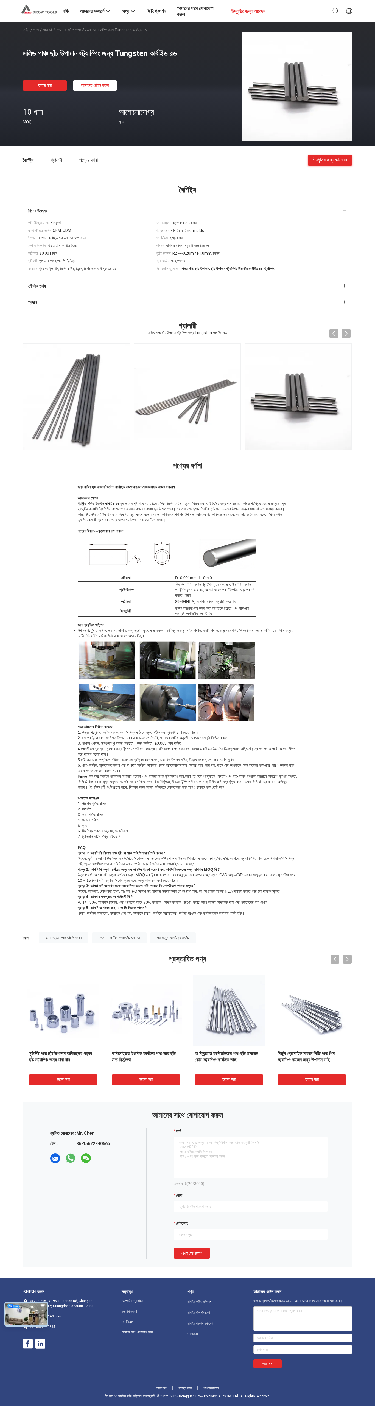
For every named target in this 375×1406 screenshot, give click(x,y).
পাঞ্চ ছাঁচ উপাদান (53, 30)
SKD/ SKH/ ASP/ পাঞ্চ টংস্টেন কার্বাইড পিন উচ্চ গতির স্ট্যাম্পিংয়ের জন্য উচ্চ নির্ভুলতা (63, 1060)
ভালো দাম (45, 85)
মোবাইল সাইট (185, 1388)
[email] (55, 1158)
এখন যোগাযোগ (191, 1253)
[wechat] (86, 1158)
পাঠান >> (267, 1364)
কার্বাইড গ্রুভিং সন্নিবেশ (200, 1323)
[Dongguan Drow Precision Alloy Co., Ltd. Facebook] (28, 1344)
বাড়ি (25, 30)
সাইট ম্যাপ (161, 1388)
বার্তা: (179, 1131)
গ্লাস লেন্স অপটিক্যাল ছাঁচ (173, 938)
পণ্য (36, 30)
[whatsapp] (70, 1158)
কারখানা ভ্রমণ (129, 1311)
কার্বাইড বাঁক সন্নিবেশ (199, 1312)
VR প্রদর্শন (156, 11)
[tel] (101, 1158)
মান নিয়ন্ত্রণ (128, 1322)
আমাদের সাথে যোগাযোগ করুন (137, 1332)
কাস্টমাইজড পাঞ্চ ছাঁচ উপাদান (64, 938)
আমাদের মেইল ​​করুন (95, 85)
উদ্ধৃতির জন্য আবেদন (330, 160)
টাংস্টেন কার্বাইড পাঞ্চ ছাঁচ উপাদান (119, 938)
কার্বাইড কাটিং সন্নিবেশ (199, 1301)
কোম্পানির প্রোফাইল (132, 1301)
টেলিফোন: (182, 1223)
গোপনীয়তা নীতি (211, 1388)
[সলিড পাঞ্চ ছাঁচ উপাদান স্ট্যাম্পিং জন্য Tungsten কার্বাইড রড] (297, 86)
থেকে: (179, 1195)
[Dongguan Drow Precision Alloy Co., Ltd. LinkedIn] (40, 1344)
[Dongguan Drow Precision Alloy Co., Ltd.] (39, 9)
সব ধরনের (193, 1334)
